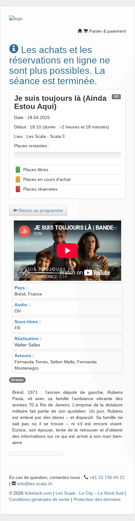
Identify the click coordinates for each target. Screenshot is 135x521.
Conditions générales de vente (39, 499)
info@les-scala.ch (34, 483)
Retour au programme (40, 210)
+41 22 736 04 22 (107, 477)
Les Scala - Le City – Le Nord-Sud (89, 493)
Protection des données (97, 499)
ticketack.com (38, 493)
